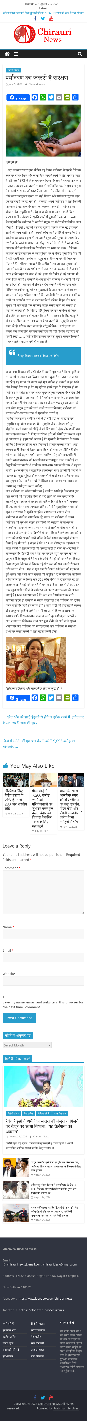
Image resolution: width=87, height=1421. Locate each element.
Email (8, 950)
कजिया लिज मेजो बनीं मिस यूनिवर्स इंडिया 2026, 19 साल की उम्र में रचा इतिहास (43, 13)
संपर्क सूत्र (8, 1343)
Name (8, 927)
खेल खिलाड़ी (37, 1343)
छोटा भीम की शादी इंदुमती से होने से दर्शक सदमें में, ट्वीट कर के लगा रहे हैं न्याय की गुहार (43, 720)
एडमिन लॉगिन (9, 1337)
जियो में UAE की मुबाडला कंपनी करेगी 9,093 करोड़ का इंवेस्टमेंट (39, 743)
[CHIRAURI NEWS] (7, 54)
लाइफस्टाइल (37, 1350)
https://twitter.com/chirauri (41, 1310)
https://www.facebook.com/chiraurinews (45, 1298)
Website (9, 974)
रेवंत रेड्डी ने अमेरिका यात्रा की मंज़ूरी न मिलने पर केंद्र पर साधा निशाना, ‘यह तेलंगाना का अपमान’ (42, 1126)
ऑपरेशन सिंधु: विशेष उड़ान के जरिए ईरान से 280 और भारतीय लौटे (16, 799)
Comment (11, 868)
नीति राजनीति (44, 1113)
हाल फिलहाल (60, 1113)
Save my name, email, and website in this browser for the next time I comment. (43, 1004)
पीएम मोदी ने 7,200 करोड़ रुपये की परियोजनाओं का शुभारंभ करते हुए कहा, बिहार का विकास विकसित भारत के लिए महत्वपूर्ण (42, 808)
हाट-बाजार (8, 1356)
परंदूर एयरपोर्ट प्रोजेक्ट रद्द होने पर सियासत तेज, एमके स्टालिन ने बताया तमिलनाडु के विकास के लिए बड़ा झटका (56, 1166)
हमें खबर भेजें (9, 1330)
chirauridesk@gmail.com (60, 1264)
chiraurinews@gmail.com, (24, 1264)
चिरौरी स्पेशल (13, 70)
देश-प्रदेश (28, 1113)
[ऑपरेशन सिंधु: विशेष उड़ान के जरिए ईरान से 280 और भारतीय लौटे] (16, 775)
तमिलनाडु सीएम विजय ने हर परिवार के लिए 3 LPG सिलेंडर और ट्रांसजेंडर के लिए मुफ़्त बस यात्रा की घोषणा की (53, 1189)
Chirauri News (37, 84)
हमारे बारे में (8, 1324)
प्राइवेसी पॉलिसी (11, 1350)
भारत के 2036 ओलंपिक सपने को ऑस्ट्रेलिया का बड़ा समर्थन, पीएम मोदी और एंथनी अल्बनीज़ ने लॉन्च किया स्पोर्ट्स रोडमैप (71, 806)
